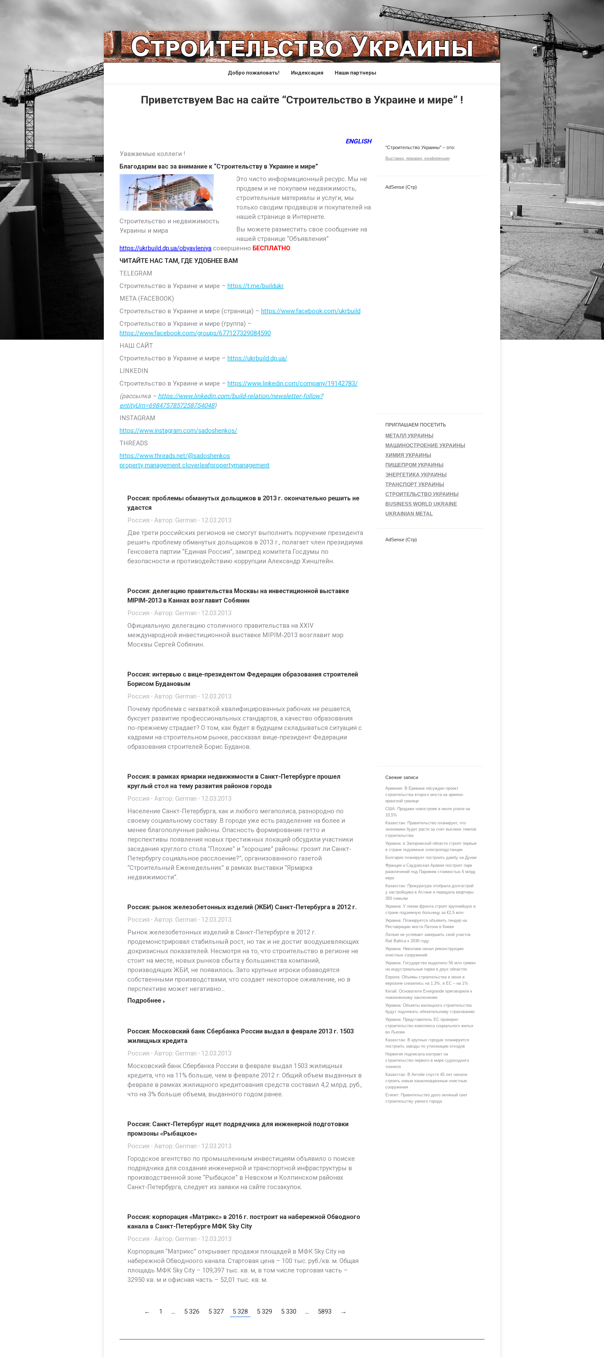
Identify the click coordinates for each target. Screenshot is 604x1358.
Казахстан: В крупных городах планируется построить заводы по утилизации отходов (427, 1043)
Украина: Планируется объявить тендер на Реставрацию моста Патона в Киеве (426, 923)
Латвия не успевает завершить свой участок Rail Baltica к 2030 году (428, 937)
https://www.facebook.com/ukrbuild (311, 311)
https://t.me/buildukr (255, 286)
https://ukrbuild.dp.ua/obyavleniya (165, 248)
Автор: (175, 520)
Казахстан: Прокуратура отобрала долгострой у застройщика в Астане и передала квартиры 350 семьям (429, 892)
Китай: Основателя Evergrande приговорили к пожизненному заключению (428, 994)
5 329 (264, 1311)
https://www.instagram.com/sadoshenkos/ (178, 430)
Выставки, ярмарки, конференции (417, 158)
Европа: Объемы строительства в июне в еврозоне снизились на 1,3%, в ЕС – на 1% (426, 980)
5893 (325, 1311)
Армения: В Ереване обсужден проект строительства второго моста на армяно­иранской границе (424, 794)
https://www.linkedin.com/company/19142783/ (292, 383)
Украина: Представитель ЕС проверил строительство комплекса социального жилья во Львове (429, 1025)
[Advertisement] (114, 14)
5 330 (288, 1311)
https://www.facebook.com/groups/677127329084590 (195, 333)
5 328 (240, 1311)
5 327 (216, 1311)
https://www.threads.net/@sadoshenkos (175, 455)
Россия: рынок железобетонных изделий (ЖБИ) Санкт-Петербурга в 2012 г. (242, 907)
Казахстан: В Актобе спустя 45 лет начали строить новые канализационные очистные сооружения (426, 1080)
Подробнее (144, 1000)
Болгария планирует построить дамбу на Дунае (431, 857)
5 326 (191, 1311)
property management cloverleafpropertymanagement (195, 465)
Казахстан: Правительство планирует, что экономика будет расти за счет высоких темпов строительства (430, 829)
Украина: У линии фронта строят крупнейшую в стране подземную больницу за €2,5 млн (430, 909)
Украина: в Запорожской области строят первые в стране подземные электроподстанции (431, 846)
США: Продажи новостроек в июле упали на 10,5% (427, 811)
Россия (138, 520)
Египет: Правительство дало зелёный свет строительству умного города (426, 1098)
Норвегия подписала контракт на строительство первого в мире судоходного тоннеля (427, 1060)
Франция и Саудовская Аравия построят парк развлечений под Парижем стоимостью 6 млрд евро (430, 871)
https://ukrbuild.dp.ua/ (257, 358)
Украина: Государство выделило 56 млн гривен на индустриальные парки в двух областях (430, 965)
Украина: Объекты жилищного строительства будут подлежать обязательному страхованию (430, 1008)
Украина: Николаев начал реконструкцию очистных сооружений (424, 951)
